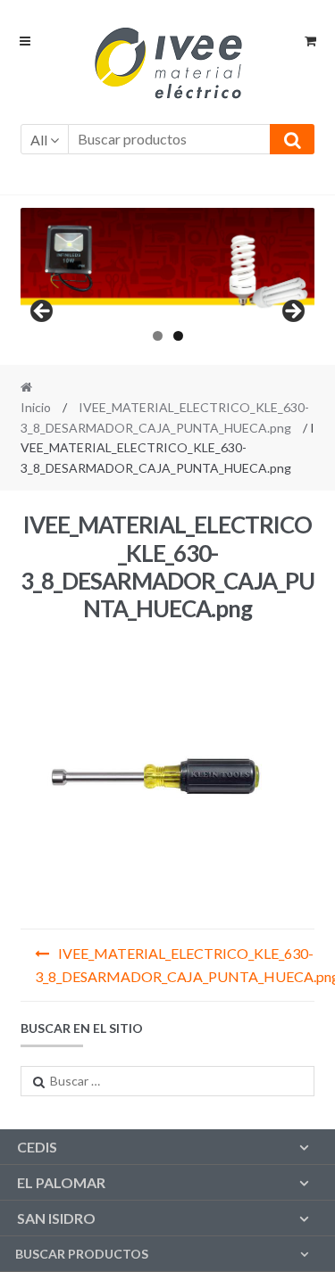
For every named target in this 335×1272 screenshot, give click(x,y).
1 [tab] (158, 336)
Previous (42, 312)
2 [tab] (178, 336)
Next (292, 312)
